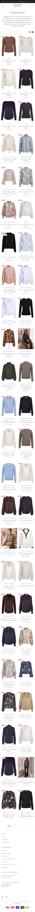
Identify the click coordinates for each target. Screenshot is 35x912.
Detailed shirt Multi (9, 553)
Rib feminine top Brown (9, 61)
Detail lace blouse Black (9, 258)
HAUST (9, 58)
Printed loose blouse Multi (9, 225)
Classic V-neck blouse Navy (26, 619)
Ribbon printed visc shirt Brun (8, 354)
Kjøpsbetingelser (6, 853)
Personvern (4, 850)
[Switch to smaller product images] (32, 32)
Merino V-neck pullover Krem (26, 488)
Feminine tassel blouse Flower (9, 815)
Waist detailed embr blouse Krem (9, 159)
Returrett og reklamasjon (8, 859)
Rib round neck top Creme (9, 94)
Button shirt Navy (9, 651)
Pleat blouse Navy (26, 520)
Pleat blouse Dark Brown (9, 521)
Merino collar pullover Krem (8, 454)
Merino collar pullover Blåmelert (9, 421)
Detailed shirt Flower (26, 652)
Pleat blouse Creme (26, 586)
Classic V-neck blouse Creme (9, 586)
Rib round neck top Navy (26, 127)
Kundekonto (5, 867)
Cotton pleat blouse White (26, 290)
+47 (2, 886)
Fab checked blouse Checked (26, 782)
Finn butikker (5, 839)
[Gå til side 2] (26, 824)
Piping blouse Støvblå (26, 159)
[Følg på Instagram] (6, 897)
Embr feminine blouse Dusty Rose (9, 290)
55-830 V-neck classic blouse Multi (26, 554)
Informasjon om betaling (8, 864)
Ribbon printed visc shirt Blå (26, 354)
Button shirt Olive (26, 716)
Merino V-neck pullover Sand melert (26, 455)
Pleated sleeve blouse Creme (26, 750)
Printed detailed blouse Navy (9, 684)
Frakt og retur (5, 861)
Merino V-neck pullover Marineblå (26, 815)
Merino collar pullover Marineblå (26, 421)
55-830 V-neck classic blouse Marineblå (9, 782)
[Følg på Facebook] (2, 897)
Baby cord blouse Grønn (9, 387)
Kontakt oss (5, 856)
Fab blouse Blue (26, 684)
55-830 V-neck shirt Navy (9, 127)
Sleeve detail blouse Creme (26, 192)
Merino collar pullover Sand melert (26, 388)
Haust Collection (9, 156)
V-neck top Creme (9, 322)
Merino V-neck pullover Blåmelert (9, 488)
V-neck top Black (26, 322)
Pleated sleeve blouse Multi (8, 717)
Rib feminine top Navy (26, 94)
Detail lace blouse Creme (26, 225)
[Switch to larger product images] (30, 32)
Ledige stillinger (6, 842)
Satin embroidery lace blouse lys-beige (9, 192)
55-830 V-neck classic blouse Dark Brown (9, 619)
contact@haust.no (6, 884)
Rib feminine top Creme (26, 61)
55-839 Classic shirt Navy (9, 750)
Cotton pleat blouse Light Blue (26, 258)
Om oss (4, 837)
